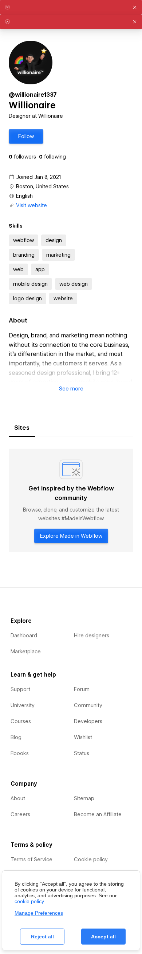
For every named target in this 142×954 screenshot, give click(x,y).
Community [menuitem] (88, 705)
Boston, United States (42, 186)
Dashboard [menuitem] (24, 635)
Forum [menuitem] (82, 689)
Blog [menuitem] (16, 737)
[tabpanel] (71, 500)
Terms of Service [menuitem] (31, 859)
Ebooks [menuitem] (20, 753)
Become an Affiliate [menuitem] (98, 814)
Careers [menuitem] (20, 814)
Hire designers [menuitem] (91, 635)
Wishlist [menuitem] (83, 737)
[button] (26, 136)
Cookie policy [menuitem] (91, 859)
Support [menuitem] (20, 689)
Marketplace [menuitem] (26, 651)
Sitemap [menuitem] (84, 798)
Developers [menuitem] (88, 721)
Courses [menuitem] (21, 721)
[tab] (22, 428)
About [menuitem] (18, 798)
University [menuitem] (23, 705)
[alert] (71, 7)
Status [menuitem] (81, 753)
